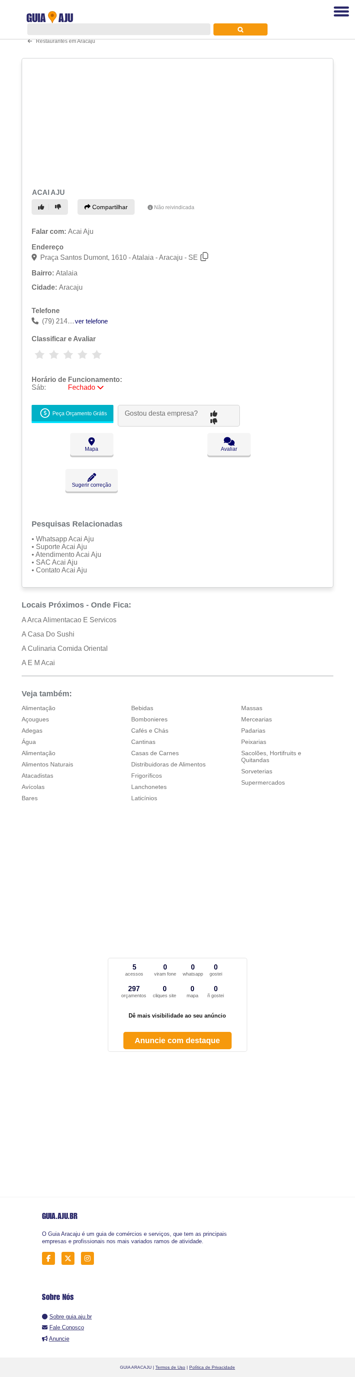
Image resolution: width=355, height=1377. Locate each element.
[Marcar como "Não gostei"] (59, 207)
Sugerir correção (91, 485)
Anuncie (59, 1338)
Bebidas (142, 708)
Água (29, 741)
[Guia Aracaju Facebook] (51, 1258)
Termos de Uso (170, 1367)
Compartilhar (109, 207)
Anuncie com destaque (177, 1040)
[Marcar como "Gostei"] (42, 207)
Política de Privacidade (212, 1367)
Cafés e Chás (149, 730)
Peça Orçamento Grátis (79, 414)
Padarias (253, 730)
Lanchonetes (149, 786)
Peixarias (253, 741)
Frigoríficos (146, 775)
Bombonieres (149, 719)
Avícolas (33, 786)
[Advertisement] (175, 122)
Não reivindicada (174, 207)
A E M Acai (38, 662)
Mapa (91, 449)
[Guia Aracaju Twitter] (70, 1258)
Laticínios (144, 798)
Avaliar (229, 449)
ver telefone (91, 321)
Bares (30, 798)
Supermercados (263, 782)
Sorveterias (256, 771)
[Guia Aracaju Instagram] (90, 1258)
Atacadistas (37, 775)
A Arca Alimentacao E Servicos (69, 620)
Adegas (32, 730)
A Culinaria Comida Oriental (65, 648)
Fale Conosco (66, 1327)
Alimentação (38, 708)
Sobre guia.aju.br (70, 1316)
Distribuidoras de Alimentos (168, 764)
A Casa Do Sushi (48, 634)
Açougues (35, 719)
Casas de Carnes (155, 753)
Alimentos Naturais (47, 764)
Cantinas (143, 741)
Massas (251, 708)
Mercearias (256, 719)
